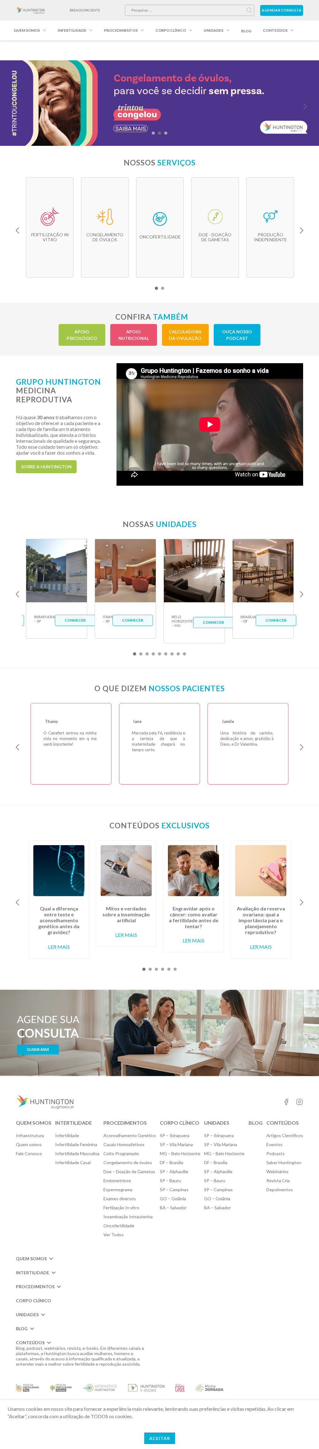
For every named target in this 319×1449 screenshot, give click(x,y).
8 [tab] (178, 653)
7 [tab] (172, 653)
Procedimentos (121, 30)
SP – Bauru (170, 1180)
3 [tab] (165, 133)
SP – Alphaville (174, 1171)
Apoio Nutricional (133, 335)
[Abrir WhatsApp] (303, 1433)
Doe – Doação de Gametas (129, 1171)
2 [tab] (159, 133)
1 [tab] (153, 133)
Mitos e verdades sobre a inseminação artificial (126, 914)
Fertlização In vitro (121, 1207)
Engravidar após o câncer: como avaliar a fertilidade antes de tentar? (193, 917)
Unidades (213, 30)
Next (305, 106)
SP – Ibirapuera (174, 1135)
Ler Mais (59, 947)
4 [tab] (153, 653)
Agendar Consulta (282, 10)
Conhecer (75, 620)
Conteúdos (275, 30)
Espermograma (117, 1189)
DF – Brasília (171, 1162)
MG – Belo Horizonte (180, 1153)
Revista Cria (278, 1180)
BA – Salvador (173, 1207)
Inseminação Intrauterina (128, 1216)
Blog (246, 31)
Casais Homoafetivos (124, 1144)
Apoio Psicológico (82, 335)
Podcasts (275, 1153)
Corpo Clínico (170, 30)
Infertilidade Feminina (76, 1144)
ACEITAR (159, 1438)
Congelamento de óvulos (127, 1162)
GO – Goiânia (173, 1198)
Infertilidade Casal (73, 1162)
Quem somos (27, 30)
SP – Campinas (174, 1189)
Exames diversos (119, 1198)
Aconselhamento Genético (129, 1135)
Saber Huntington (283, 1162)
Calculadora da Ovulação (185, 335)
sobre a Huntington (46, 466)
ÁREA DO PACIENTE (84, 10)
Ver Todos (113, 1234)
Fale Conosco (29, 1153)
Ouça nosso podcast (237, 335)
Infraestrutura (30, 1135)
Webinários (277, 1171)
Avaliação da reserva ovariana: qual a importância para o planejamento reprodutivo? (261, 920)
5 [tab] (159, 653)
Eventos (274, 1144)
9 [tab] (184, 653)
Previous (14, 106)
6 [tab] (165, 653)
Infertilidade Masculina (77, 1153)
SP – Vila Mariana (176, 1144)
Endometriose (117, 1180)
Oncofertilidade (118, 1225)
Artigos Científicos (284, 1135)
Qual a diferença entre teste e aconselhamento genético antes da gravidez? (58, 920)
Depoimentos (279, 1189)
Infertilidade (72, 30)
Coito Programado (121, 1153)
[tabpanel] (159, 103)
